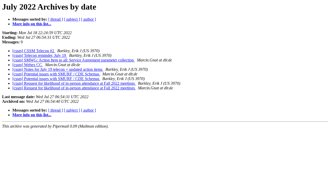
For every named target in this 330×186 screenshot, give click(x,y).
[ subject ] (72, 19)
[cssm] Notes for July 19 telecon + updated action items (57, 69)
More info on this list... (31, 24)
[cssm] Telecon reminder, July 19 (39, 55)
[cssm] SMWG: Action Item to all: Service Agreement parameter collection (73, 60)
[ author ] (88, 19)
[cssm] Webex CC (27, 65)
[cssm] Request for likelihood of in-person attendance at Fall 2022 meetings (74, 83)
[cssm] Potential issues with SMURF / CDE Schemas (56, 74)
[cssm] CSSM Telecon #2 (33, 51)
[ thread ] (55, 19)
